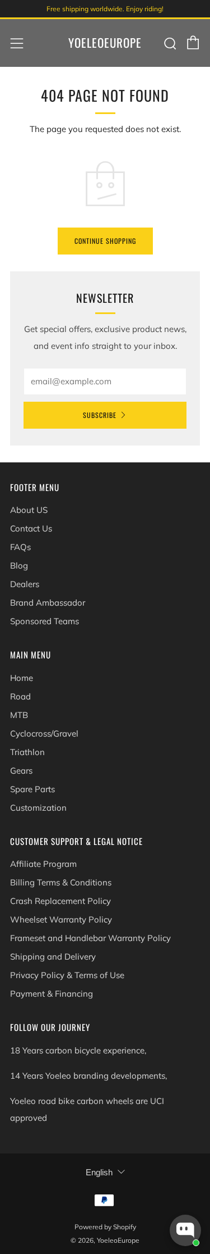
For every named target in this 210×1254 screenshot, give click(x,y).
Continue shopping (105, 241)
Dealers (24, 584)
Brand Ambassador (47, 602)
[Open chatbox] (185, 1230)
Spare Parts (32, 789)
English (99, 1172)
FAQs (20, 547)
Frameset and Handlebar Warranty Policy (90, 938)
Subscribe (99, 415)
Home (21, 678)
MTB (19, 715)
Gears (21, 770)
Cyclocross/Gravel (44, 733)
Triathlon (27, 752)
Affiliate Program (43, 863)
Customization (38, 807)
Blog (19, 565)
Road (20, 696)
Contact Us (31, 528)
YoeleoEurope (105, 42)
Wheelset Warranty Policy (61, 919)
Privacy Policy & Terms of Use (67, 975)
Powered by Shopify (105, 1227)
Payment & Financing (51, 993)
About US (29, 510)
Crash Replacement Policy (60, 901)
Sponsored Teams (44, 621)
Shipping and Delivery (53, 956)
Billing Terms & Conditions (60, 882)
